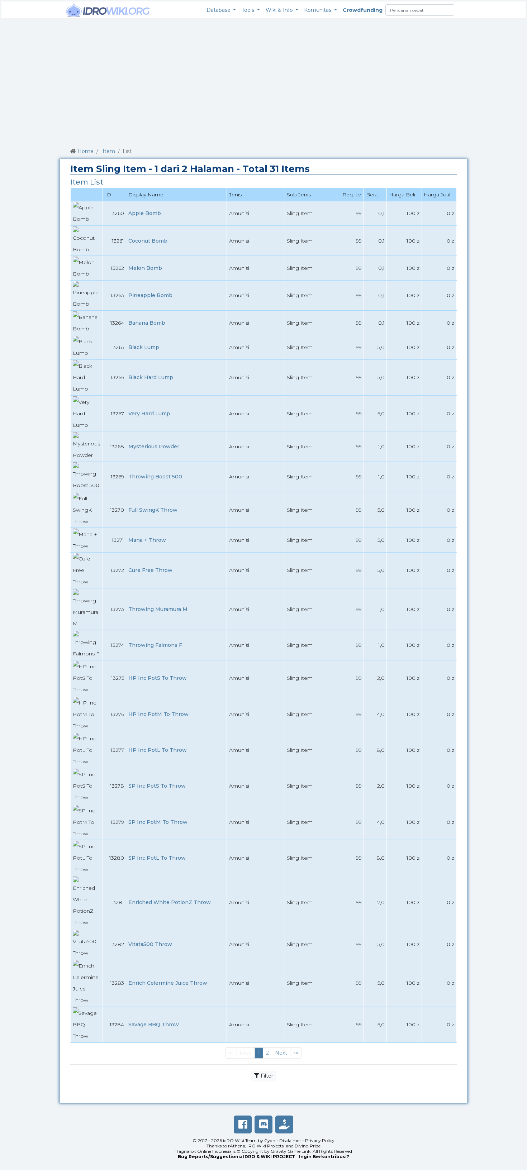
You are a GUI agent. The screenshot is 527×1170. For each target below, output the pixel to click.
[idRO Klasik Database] (108, 10)
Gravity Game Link (290, 1151)
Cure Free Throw (150, 570)
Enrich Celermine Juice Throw (167, 983)
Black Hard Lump (150, 377)
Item (109, 151)
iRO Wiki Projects (265, 1145)
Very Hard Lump (149, 413)
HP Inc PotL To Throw (157, 750)
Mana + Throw (147, 540)
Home (85, 151)
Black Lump (143, 347)
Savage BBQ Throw (153, 1024)
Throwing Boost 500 (155, 476)
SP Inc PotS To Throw (157, 786)
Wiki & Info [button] (280, 10)
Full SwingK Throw (152, 510)
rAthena (236, 1145)
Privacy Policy (319, 1140)
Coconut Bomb (147, 241)
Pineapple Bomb (150, 295)
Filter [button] (266, 1076)
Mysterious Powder (153, 446)
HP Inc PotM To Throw (158, 714)
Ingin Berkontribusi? (324, 1156)
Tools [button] (249, 10)
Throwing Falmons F (155, 645)
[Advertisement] (263, 82)
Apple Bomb (144, 213)
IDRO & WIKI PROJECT (269, 1156)
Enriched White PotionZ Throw (169, 902)
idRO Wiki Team (240, 1140)
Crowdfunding (363, 10)
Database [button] (219, 10)
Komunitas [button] (318, 10)
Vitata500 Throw (150, 944)
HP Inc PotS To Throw (157, 678)
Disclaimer (290, 1140)
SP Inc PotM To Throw (157, 822)
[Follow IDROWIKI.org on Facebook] (243, 1124)
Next (281, 1053)
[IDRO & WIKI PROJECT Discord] (263, 1124)
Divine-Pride (308, 1145)
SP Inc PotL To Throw (157, 858)
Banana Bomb (146, 323)
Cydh (269, 1140)
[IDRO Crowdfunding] (284, 1124)
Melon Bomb (145, 268)
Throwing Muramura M (157, 609)
